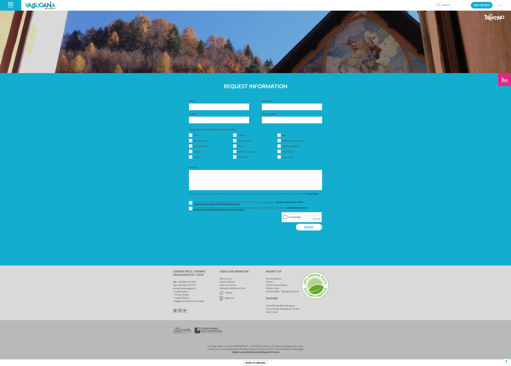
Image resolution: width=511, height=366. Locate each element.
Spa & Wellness (200, 141)
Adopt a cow (287, 157)
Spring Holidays (200, 146)
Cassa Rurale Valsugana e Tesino (282, 308)
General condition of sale (232, 288)
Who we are (225, 278)
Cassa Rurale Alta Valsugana (280, 305)
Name (192, 101)
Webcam (229, 297)
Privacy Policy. (311, 194)
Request (193, 167)
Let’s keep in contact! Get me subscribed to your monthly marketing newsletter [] (251, 203)
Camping (197, 152)
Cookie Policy (182, 297)
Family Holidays (244, 141)
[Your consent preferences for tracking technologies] (506, 361)
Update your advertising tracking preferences (255, 351)
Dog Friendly (288, 152)
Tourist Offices (227, 281)
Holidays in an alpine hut (293, 141)
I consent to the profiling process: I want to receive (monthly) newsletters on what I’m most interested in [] (251, 209)
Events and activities (276, 284)
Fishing (196, 157)
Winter (240, 146)
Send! (309, 227)
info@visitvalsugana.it (184, 288)
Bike (284, 135)
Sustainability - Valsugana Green (282, 291)
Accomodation (273, 278)
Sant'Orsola (272, 311)
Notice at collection (255, 362)
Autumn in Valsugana (247, 152)
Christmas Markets (290, 146)
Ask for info (482, 5)
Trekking (241, 135)
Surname (266, 101)
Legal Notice (181, 291)
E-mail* (193, 114)
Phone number (269, 114)
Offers (269, 281)
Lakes (196, 135)
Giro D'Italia (243, 157)
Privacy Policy (182, 294)
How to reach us (227, 284)
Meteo (228, 292)
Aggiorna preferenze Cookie (189, 301)
